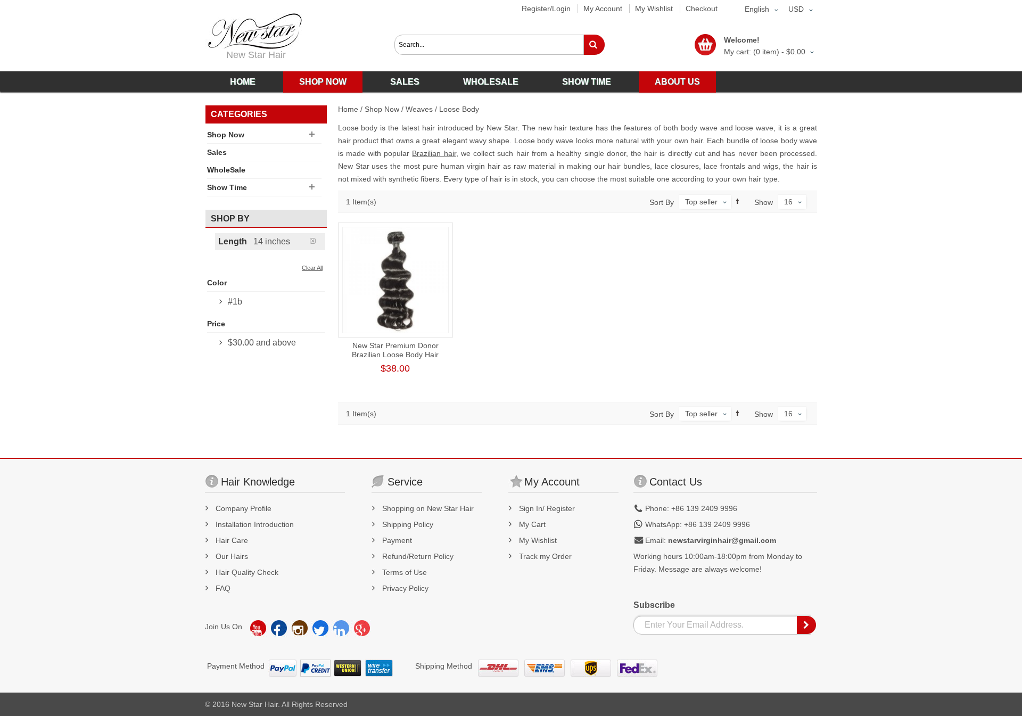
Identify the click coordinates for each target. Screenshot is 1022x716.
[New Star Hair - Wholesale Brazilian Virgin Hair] (253, 31)
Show (763, 202)
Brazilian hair (434, 153)
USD (796, 9)
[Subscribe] (807, 625)
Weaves (419, 109)
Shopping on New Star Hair (428, 508)
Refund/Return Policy (418, 556)
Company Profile (243, 508)
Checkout (702, 8)
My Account (602, 8)
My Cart (532, 524)
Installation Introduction (255, 524)
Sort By (661, 202)
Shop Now (382, 109)
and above (262, 342)
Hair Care (232, 540)
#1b (235, 301)
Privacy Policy (405, 588)
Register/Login (546, 8)
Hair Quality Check (247, 572)
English (757, 9)
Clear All (312, 268)
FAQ (223, 588)
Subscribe (654, 605)
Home (348, 109)
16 (788, 201)
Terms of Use (404, 572)
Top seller (701, 201)
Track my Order (545, 556)
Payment (397, 540)
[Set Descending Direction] (737, 201)
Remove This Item (317, 241)
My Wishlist (654, 8)
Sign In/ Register (547, 508)
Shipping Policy (407, 524)
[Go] (594, 45)
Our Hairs (232, 556)
